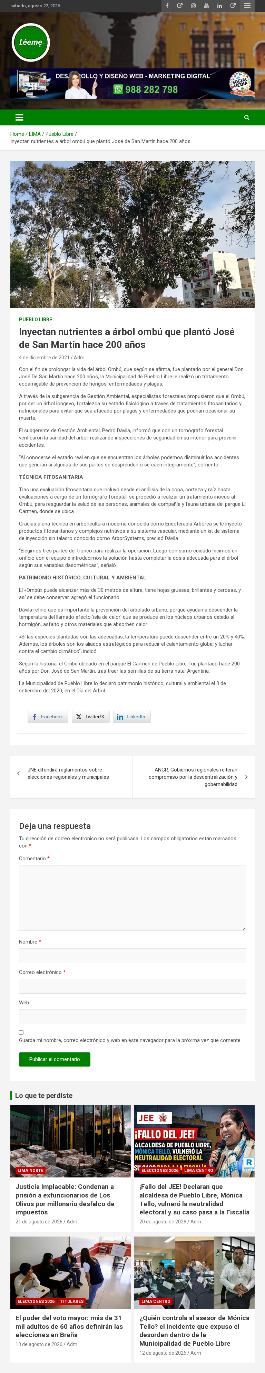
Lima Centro (198, 1170)
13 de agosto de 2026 (39, 1344)
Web (24, 1003)
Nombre (30, 942)
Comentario (34, 858)
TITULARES (72, 1301)
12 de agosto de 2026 (162, 1353)
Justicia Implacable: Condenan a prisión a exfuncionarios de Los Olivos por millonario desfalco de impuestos (65, 1199)
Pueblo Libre (35, 319)
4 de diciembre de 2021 (44, 357)
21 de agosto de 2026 (39, 1221)
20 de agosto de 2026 (162, 1221)
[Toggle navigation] (19, 117)
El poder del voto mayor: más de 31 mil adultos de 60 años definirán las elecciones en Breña (69, 1326)
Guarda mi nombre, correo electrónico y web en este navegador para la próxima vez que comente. (130, 1040)
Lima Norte (30, 1170)
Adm (79, 357)
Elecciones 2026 (159, 1170)
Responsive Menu (247, 6)
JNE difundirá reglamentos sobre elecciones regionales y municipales (68, 773)
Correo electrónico (42, 972)
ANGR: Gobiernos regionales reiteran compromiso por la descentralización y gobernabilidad (193, 777)
